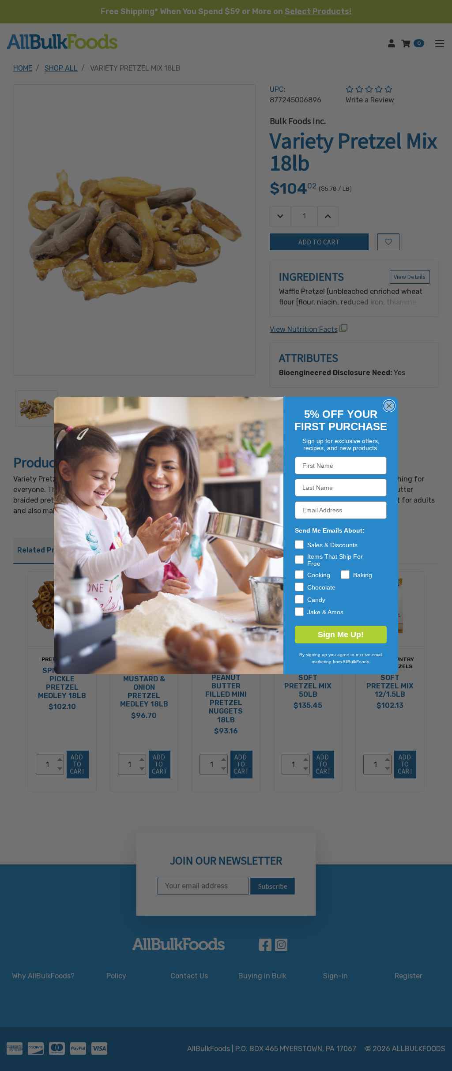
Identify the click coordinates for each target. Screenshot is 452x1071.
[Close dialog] (389, 405)
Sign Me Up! (341, 634)
